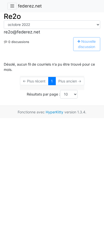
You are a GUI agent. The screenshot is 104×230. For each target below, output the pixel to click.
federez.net (30, 6)
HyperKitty (54, 112)
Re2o (12, 16)
